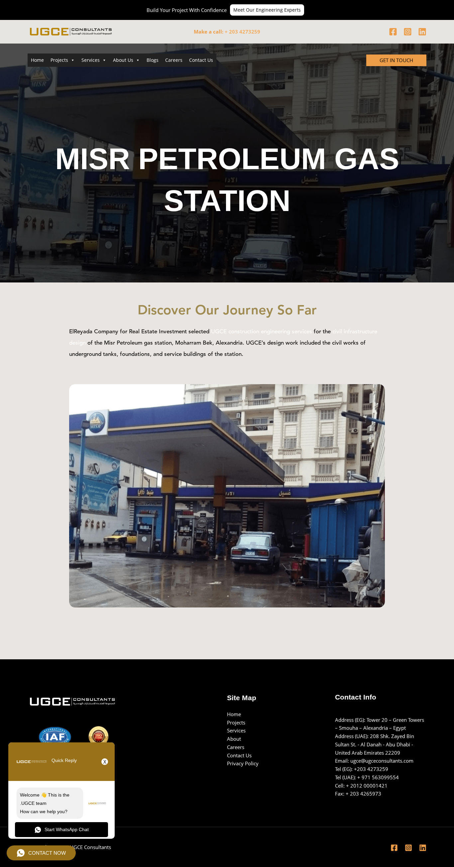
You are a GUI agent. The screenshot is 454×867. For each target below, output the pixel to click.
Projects (59, 60)
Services (90, 60)
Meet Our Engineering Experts (267, 10)
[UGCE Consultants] (61, 31)
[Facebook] (393, 32)
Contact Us (201, 60)
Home (37, 60)
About (234, 738)
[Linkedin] (422, 32)
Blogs (153, 60)
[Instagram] (407, 32)
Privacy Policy (243, 763)
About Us (123, 60)
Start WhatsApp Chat (67, 829)
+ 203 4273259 (242, 31)
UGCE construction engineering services (262, 332)
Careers (173, 60)
